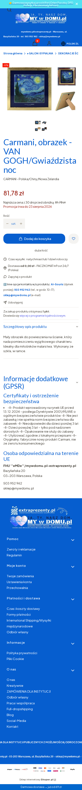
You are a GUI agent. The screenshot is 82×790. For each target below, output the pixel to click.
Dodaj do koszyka (37, 239)
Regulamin (14, 555)
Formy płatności (19, 614)
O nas (11, 680)
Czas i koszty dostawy (23, 608)
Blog (10, 715)
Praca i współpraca (21, 703)
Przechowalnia (17, 588)
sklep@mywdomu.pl (18, 488)
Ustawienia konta (19, 582)
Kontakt (12, 726)
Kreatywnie (15, 685)
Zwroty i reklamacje (21, 549)
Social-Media (16, 720)
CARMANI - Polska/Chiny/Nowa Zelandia (31, 179)
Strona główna (12, 53)
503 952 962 (12, 483)
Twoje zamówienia (20, 576)
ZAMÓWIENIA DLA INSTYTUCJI (29, 691)
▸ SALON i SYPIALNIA (40, 53)
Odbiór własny (17, 632)
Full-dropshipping (20, 709)
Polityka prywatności (22, 653)
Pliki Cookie (15, 659)
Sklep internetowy (36, 779)
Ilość (6, 215)
